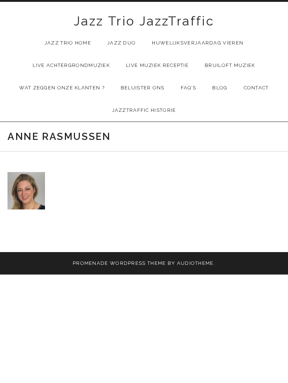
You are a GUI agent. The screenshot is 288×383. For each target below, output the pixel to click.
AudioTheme (195, 263)
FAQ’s (188, 88)
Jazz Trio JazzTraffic (144, 20)
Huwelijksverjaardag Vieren (197, 43)
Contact (256, 88)
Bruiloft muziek (230, 65)
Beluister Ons (143, 88)
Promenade (90, 263)
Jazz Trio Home (68, 43)
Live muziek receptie (157, 65)
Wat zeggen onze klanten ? (62, 88)
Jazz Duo (121, 43)
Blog (219, 88)
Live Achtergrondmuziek (71, 65)
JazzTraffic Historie (144, 110)
